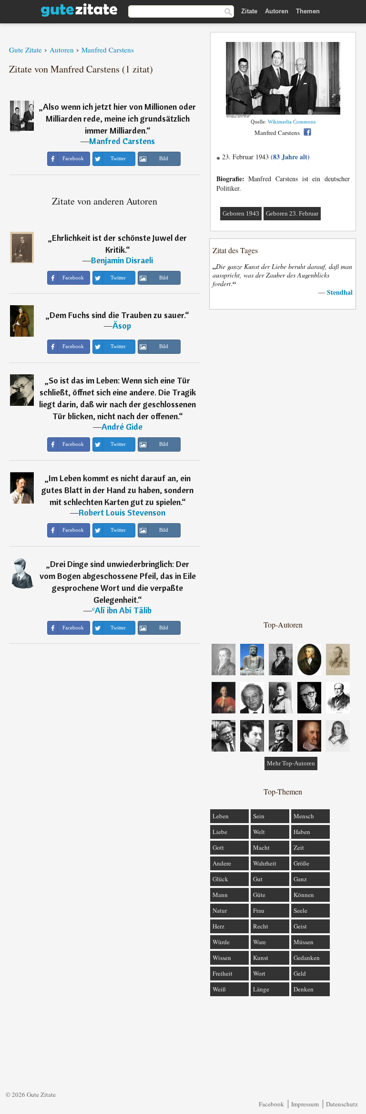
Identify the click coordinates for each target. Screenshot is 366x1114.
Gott (218, 847)
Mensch (304, 816)
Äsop (121, 325)
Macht (261, 847)
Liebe (220, 831)
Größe (301, 863)
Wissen (222, 957)
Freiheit (223, 973)
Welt (259, 831)
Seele (300, 910)
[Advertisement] (283, 464)
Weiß (219, 989)
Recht (260, 926)
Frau (258, 910)
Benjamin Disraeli (122, 260)
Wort (259, 973)
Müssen (304, 942)
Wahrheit (264, 863)
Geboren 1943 (241, 213)
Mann (220, 894)
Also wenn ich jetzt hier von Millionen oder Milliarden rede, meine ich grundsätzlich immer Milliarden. (119, 118)
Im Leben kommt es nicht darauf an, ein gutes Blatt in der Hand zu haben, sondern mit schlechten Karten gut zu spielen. (117, 490)
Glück (220, 879)
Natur (220, 910)
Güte (259, 894)
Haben (302, 831)
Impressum (305, 1104)
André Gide (122, 426)
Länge (261, 989)
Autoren (276, 11)
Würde (221, 942)
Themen (308, 11)
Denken (304, 989)
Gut (258, 879)
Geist (300, 926)
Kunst (260, 957)
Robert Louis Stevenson (122, 512)
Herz (218, 926)
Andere (222, 863)
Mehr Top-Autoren (291, 763)
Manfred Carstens (122, 140)
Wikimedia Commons (291, 121)
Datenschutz (342, 1104)
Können (304, 894)
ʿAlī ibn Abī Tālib (122, 610)
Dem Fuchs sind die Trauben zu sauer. (117, 314)
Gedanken (307, 957)
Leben (221, 816)
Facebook (271, 1104)
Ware (259, 942)
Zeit (299, 847)
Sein (258, 816)
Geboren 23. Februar (292, 213)
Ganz (300, 879)
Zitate (249, 11)
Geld (300, 973)
